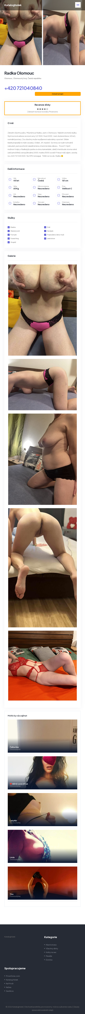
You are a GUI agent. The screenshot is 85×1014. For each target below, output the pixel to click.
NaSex (8, 987)
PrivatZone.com (13, 976)
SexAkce (10, 991)
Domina (49, 960)
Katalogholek (13, 5)
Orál (48, 227)
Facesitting (15, 238)
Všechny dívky (52, 948)
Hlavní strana (51, 945)
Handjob (50, 231)
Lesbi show (51, 238)
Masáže (49, 956)
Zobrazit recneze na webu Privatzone (42, 111)
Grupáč (13, 242)
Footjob (14, 235)
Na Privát (10, 983)
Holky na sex (51, 952)
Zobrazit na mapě (57, 94)
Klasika (13, 227)
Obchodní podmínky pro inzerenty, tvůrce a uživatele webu (48, 1007)
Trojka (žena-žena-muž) (55, 235)
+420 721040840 (23, 88)
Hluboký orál (15, 231)
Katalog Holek (12, 980)
